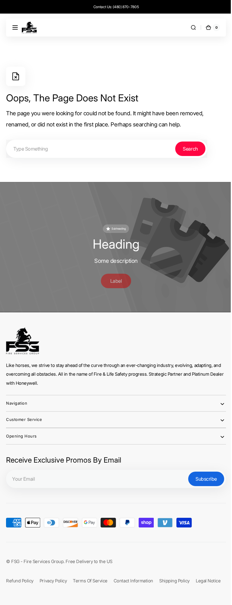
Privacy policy (53, 578)
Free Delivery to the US (89, 559)
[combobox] (106, 149)
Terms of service (90, 578)
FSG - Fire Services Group (37, 559)
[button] (15, 27)
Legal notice (208, 578)
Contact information (133, 578)
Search (190, 149)
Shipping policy (174, 578)
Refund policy (20, 578)
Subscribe (201, 476)
